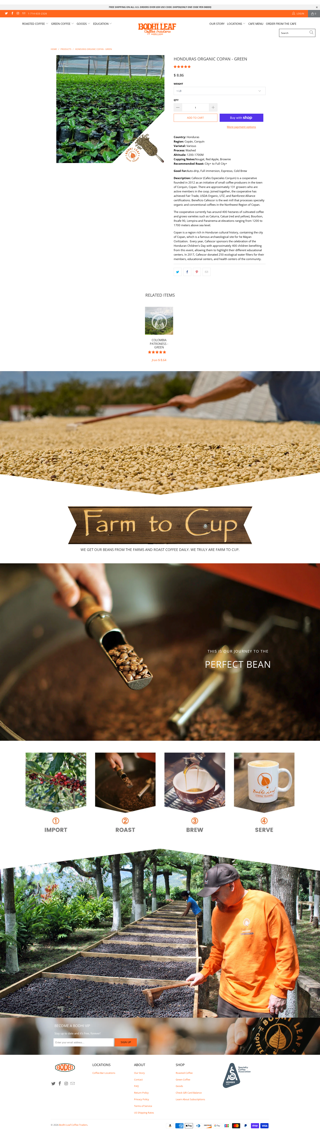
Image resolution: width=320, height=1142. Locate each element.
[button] (182, 66)
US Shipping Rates (144, 1112)
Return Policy (141, 1092)
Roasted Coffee (184, 1073)
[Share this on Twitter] (178, 272)
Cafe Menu (255, 24)
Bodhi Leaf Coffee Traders (73, 1124)
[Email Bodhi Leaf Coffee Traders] (23, 13)
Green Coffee (183, 1079)
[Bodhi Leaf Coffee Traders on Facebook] (12, 13)
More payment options (241, 127)
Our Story (216, 24)
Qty (176, 100)
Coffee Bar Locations (103, 1073)
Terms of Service (143, 1106)
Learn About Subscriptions (190, 1099)
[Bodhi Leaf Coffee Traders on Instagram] (17, 13)
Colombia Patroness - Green (159, 321)
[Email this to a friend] (207, 272)
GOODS (82, 24)
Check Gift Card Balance (189, 1092)
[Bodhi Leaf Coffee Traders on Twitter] (6, 13)
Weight (178, 83)
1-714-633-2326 (37, 13)
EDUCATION (101, 24)
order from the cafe (281, 24)
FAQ (136, 1086)
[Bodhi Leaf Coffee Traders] (162, 29)
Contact (138, 1079)
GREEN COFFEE (61, 24)
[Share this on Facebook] (187, 272)
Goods (179, 1086)
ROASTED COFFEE (34, 24)
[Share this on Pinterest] (197, 272)
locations (235, 24)
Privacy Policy (141, 1099)
